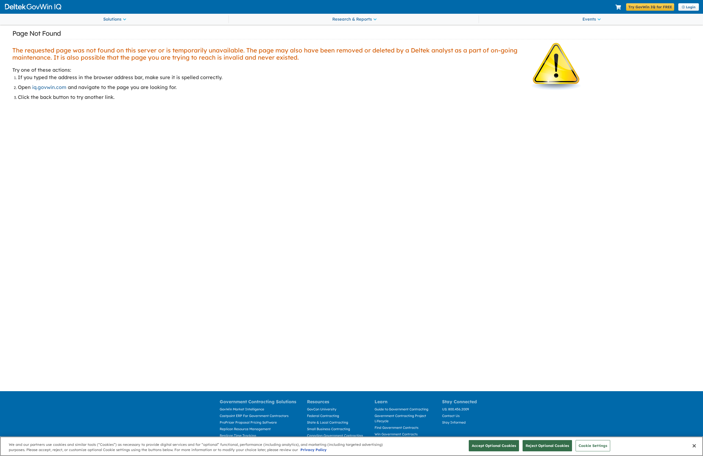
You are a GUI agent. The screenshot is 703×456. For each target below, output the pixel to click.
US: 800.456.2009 (455, 409)
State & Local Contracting (327, 422)
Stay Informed (454, 422)
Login (691, 7)
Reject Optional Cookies (547, 445)
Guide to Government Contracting (401, 409)
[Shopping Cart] (618, 7)
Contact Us (451, 416)
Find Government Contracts (397, 428)
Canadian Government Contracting (335, 435)
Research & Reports (352, 19)
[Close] (694, 446)
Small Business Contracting (328, 429)
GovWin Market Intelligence (242, 409)
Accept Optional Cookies (494, 445)
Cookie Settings (593, 445)
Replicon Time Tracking (238, 435)
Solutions (112, 19)
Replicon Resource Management (245, 429)
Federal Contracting (323, 416)
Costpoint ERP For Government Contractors (254, 416)
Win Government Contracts (396, 434)
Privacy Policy (313, 450)
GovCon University (321, 409)
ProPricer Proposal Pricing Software (248, 422)
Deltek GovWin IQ (308, 7)
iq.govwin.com (49, 87)
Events (589, 19)
